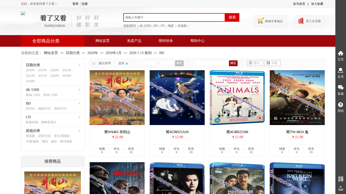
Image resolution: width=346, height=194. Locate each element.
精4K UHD (33, 95)
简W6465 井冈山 (117, 132)
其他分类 (33, 131)
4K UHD (32, 90)
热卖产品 (134, 41)
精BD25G (45, 108)
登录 (75, 4)
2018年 (30, 81)
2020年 (92, 53)
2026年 (30, 70)
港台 (54, 141)
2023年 (66, 70)
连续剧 (30, 136)
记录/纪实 (44, 136)
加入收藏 (317, 4)
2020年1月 (114, 53)
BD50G (30, 108)
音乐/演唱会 (62, 136)
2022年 (30, 76)
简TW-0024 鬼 (297, 132)
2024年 (54, 70)
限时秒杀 (166, 41)
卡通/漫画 (32, 141)
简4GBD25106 (237, 132)
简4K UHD (50, 95)
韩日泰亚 (66, 141)
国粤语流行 (48, 122)
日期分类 (73, 53)
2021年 (42, 76)
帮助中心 (197, 41)
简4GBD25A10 (177, 132)
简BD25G (60, 108)
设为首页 (299, 4)
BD (161, 53)
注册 (85, 4)
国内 (45, 141)
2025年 (42, 70)
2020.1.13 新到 (140, 53)
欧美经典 (32, 122)
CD (28, 117)
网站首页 (102, 41)
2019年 (66, 76)
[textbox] (174, 17)
